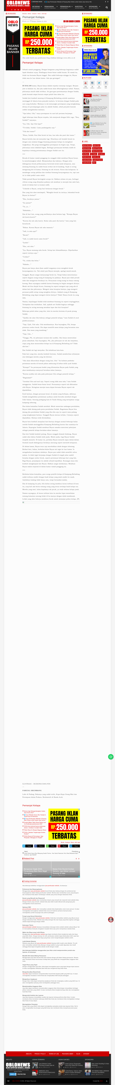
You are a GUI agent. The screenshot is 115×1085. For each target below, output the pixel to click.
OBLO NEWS (16, 1081)
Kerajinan (101, 154)
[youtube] (21, 9)
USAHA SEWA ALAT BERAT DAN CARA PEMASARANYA (98, 116)
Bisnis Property (97, 148)
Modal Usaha (86, 157)
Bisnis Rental (86, 151)
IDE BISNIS (36, 7)
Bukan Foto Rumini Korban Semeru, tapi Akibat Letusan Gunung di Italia (36, 871)
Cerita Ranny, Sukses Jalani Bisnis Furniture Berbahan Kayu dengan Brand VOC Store (73, 1073)
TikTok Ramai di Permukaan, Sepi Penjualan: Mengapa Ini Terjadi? (66, 51)
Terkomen (104, 95)
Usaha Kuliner (87, 159)
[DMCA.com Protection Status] (18, 1074)
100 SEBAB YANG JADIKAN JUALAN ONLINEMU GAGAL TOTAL (100, 1072)
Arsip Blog (96, 95)
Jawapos (67, 842)
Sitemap (86, 1054)
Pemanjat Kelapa (32, 62)
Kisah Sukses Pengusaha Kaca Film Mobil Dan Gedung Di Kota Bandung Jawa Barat (74, 1065)
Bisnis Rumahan (97, 151)
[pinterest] (18, 9)
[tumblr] (24, 9)
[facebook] (11, 9)
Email (78, 21)
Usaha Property (97, 159)
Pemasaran (50, 7)
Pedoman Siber (67, 1054)
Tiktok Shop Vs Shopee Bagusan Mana (68, 45)
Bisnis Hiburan (87, 145)
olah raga (77, 842)
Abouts (28, 1054)
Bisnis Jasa (96, 145)
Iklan (78, 1054)
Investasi (79, 7)
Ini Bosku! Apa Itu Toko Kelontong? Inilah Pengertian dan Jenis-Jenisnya (98, 132)
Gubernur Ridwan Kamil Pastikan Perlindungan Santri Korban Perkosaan (64, 871)
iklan (94, 162)
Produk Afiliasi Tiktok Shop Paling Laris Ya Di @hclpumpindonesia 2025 (68, 38)
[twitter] (15, 9)
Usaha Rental (87, 162)
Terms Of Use (54, 1054)
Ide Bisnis (85, 154)
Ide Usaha (93, 154)
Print (72, 21)
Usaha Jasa (96, 157)
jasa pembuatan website (52, 885)
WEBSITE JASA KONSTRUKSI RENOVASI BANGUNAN (47, 1072)
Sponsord (93, 7)
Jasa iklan (25, 973)
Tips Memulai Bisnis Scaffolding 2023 (96, 99)
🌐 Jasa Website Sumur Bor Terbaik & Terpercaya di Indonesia (67, 30)
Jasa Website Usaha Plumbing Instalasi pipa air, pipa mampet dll (46, 1065)
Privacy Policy (40, 1054)
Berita (62, 842)
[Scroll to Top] (106, 1081)
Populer (87, 95)
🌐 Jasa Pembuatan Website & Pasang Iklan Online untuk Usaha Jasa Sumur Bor (68, 2)
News (72, 842)
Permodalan (65, 7)
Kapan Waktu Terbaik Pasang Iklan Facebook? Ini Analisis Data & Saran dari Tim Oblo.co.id (98, 109)
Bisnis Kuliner (87, 148)
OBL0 (101, 1081)
